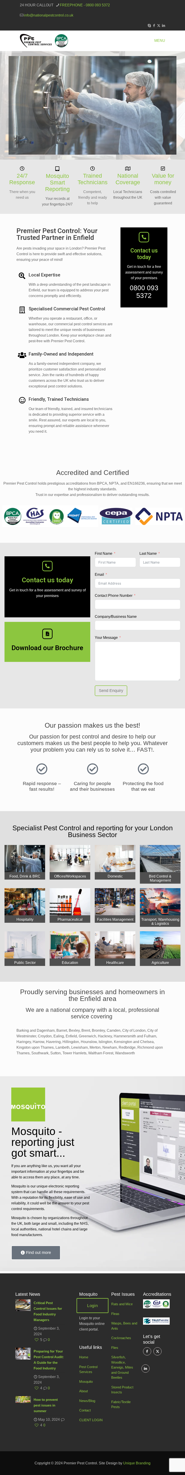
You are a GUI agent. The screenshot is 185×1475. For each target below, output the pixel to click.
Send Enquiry (111, 690)
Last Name (148, 553)
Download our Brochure (47, 648)
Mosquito (86, 1381)
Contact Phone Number (113, 595)
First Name (103, 553)
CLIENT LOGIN (91, 1420)
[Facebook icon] (154, 25)
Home (83, 1357)
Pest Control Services (88, 1369)
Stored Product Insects (122, 1389)
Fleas (115, 1314)
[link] (156, 1303)
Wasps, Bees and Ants (124, 1325)
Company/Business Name (116, 616)
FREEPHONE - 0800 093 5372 (85, 5)
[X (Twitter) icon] (158, 25)
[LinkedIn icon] (163, 25)
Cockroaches (121, 1338)
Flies (114, 1348)
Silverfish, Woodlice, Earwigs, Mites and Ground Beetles (122, 1367)
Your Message (106, 638)
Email (99, 574)
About (83, 1391)
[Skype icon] (149, 25)
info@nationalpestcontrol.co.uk (48, 15)
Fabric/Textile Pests (121, 1404)
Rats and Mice (122, 1304)
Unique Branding (136, 1463)
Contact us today (144, 253)
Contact (85, 1410)
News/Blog (87, 1401)
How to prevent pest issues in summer (46, 1405)
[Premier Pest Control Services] (44, 41)
